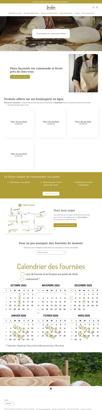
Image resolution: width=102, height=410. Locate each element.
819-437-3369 (82, 217)
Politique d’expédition (85, 409)
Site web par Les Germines (27, 409)
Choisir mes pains (51, 193)
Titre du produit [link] (19, 122)
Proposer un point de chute (65, 225)
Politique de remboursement (43, 409)
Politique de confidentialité (59, 409)
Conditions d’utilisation (73, 409)
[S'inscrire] (64, 252)
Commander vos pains (20, 77)
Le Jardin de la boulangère (14, 409)
